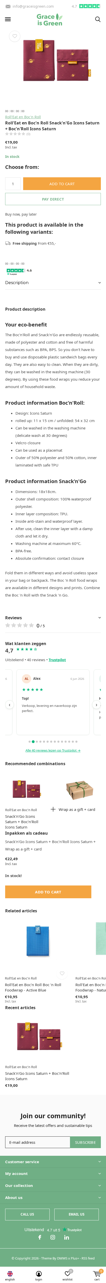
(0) (28, 134)
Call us (27, 1214)
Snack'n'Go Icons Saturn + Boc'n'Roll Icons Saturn (21, 822)
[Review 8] (55, 742)
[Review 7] (51, 742)
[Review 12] (69, 742)
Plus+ (75, 1258)
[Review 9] (58, 742)
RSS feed (88, 1258)
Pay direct (53, 199)
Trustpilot (57, 659)
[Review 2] (33, 742)
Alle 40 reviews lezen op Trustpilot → (53, 750)
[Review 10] (62, 742)
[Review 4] (40, 742)
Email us (76, 1214)
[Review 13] (73, 742)
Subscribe (85, 1142)
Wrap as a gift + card (77, 809)
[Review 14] (76, 742)
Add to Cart (62, 183)
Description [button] (17, 282)
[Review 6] (48, 742)
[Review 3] (37, 741)
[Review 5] (44, 742)
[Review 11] (66, 742)
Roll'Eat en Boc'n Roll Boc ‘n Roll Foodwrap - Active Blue (33, 987)
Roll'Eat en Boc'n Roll (23, 116)
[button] (7, 19)
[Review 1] (30, 742)
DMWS (62, 1258)
